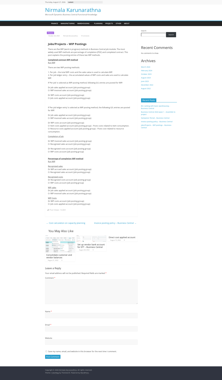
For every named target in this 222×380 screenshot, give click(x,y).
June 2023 (145, 81)
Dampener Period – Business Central (155, 118)
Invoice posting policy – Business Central (115, 223)
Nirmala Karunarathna (73, 9)
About (126, 23)
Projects (109, 23)
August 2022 (146, 88)
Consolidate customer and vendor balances (59, 256)
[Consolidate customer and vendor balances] (60, 236)
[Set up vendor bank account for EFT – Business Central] (91, 236)
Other (118, 23)
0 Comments (85, 36)
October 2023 (146, 74)
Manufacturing (68, 23)
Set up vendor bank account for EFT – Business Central (91, 245)
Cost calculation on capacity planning (65, 223)
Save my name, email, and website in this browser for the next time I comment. (82, 351)
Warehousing (83, 23)
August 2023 (146, 78)
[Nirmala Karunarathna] (47, 23)
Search (143, 31)
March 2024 (145, 67)
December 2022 (147, 85)
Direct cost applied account (122, 237)
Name (48, 311)
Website (48, 338)
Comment (50, 278)
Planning (98, 23)
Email (48, 325)
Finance (54, 23)
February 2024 (146, 70)
